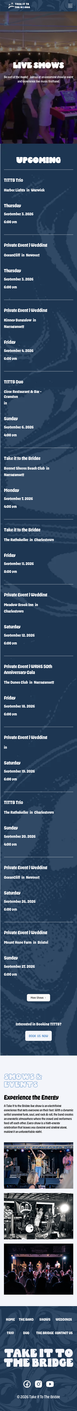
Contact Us (64, 1333)
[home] (18, 5)
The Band (26, 1319)
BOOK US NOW (38, 1036)
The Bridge (45, 1333)
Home (10, 1319)
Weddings (64, 1319)
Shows (44, 1319)
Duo (26, 1333)
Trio (10, 1333)
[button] (69, 5)
